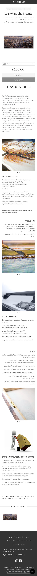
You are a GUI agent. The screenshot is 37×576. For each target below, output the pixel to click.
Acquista (18, 79)
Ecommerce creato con (18, 573)
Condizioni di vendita (24, 541)
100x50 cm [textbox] (6, 64)
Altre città (27, 9)
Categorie (25, 537)
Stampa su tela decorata (13, 9)
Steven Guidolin (22, 498)
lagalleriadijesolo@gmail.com (23, 571)
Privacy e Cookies (18, 544)
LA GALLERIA (18, 2)
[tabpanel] (18, 42)
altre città (11, 498)
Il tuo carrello (10, 541)
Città (22, 9)
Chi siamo (17, 537)
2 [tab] (19, 172)
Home (10, 537)
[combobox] (18, 64)
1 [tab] (17, 172)
